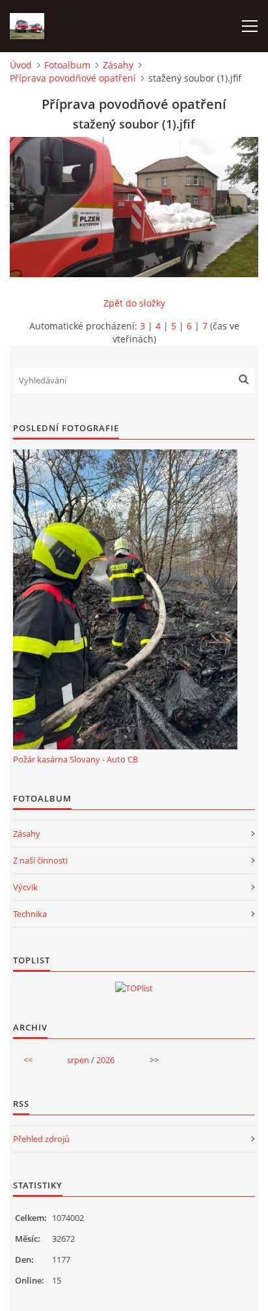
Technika (30, 914)
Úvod (21, 65)
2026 (105, 1060)
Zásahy (118, 65)
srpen (78, 1060)
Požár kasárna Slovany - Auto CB (75, 759)
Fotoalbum (67, 65)
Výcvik (25, 887)
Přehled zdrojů (41, 1139)
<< (28, 1060)
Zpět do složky (134, 303)
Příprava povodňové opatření (73, 78)
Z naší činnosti (40, 860)
